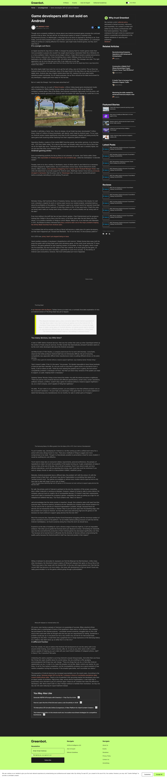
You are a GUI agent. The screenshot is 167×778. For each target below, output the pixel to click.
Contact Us (106, 759)
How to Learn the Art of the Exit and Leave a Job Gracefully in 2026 (56, 702)
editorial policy (123, 22)
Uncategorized (43, 8)
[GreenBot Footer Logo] (39, 741)
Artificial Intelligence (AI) (74, 745)
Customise (147, 774)
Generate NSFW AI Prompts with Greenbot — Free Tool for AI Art (55, 697)
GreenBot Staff (43, 26)
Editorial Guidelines (100, 3)
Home (33, 8)
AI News (66, 3)
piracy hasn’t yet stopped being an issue (55, 236)
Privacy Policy (56, 755)
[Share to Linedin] (99, 27)
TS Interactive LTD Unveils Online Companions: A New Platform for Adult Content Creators (64, 708)
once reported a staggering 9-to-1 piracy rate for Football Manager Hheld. (72, 169)
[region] (83, 774)
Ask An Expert (85, 3)
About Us (105, 745)
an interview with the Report (42, 309)
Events (74, 3)
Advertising (106, 763)
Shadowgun (66, 173)
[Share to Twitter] (95, 27)
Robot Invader (59, 87)
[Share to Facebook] (92, 27)
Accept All (159, 774)
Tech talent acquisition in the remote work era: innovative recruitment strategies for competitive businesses (65, 714)
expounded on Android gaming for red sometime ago (58, 158)
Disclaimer (106, 752)
